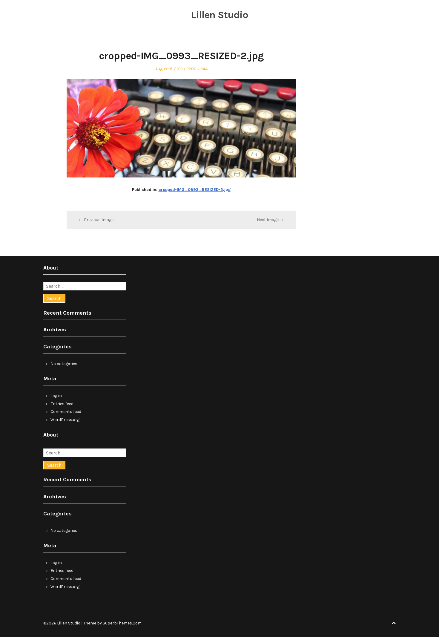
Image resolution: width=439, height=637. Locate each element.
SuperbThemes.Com (122, 623)
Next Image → (270, 219)
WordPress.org (64, 419)
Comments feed (65, 411)
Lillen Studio (219, 15)
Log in (56, 395)
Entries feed (61, 403)
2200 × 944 (197, 68)
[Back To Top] (394, 623)
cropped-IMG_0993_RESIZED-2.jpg (195, 189)
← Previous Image (96, 219)
